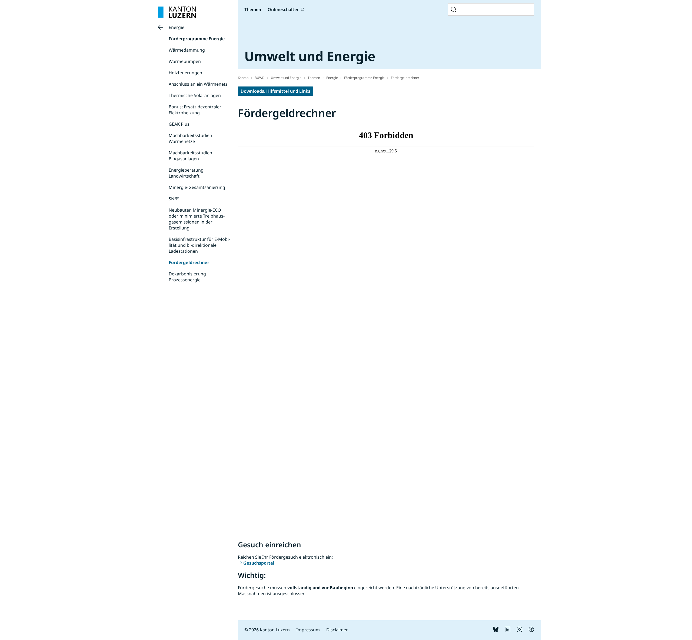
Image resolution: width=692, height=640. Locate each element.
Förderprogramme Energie (197, 39)
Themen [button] (252, 9)
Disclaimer (337, 630)
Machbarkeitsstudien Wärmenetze (190, 138)
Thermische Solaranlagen (195, 95)
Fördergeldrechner (189, 262)
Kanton (243, 77)
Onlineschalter (283, 9)
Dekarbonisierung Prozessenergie (187, 277)
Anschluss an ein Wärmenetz (198, 84)
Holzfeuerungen (185, 73)
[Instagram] (519, 631)
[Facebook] (531, 631)
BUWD (260, 77)
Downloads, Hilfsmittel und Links (275, 91)
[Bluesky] (495, 631)
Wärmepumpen (185, 61)
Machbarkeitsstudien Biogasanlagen (190, 156)
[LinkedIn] (507, 631)
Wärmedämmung (187, 50)
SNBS (174, 199)
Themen (314, 77)
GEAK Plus (179, 124)
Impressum (308, 630)
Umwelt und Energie (286, 77)
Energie (176, 27)
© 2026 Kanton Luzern (267, 630)
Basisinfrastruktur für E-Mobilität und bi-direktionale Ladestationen (199, 245)
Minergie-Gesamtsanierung (197, 187)
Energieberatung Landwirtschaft (186, 173)
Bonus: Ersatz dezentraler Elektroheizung (195, 110)
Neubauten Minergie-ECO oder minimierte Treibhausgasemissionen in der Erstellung (197, 219)
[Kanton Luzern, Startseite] (177, 12)
